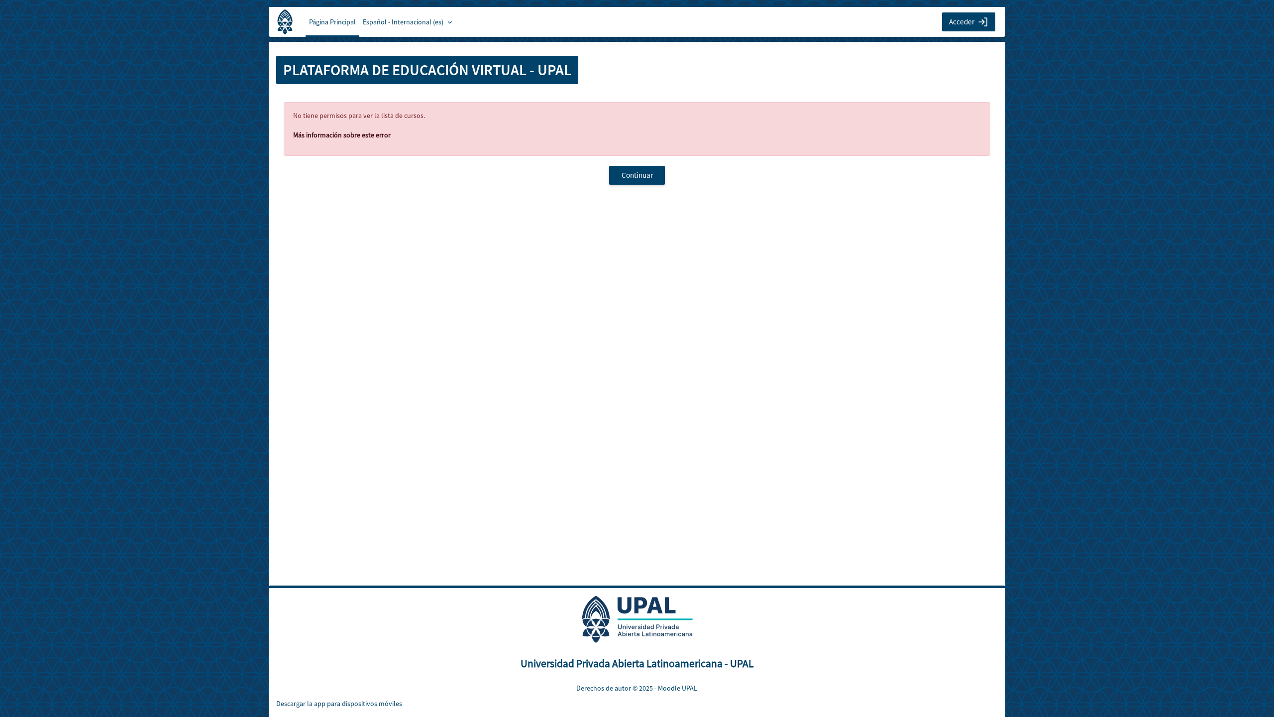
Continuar (637, 175)
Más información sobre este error (342, 134)
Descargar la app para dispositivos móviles (339, 703)
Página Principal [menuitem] (332, 21)
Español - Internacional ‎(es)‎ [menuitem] (403, 21)
